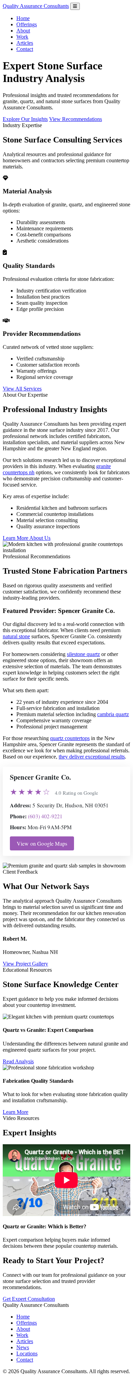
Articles (24, 43)
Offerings (26, 24)
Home (23, 18)
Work (22, 37)
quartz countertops (70, 738)
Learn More (15, 1112)
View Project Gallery (25, 964)
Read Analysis (18, 1061)
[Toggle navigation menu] (75, 6)
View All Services (22, 389)
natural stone (16, 636)
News (22, 1347)
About (23, 30)
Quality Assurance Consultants (36, 6)
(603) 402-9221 (45, 816)
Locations (27, 1353)
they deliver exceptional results (92, 757)
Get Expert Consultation (29, 1299)
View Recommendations (75, 119)
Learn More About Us (26, 538)
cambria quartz (113, 714)
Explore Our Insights (25, 119)
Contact (24, 49)
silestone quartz (83, 654)
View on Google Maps (42, 843)
